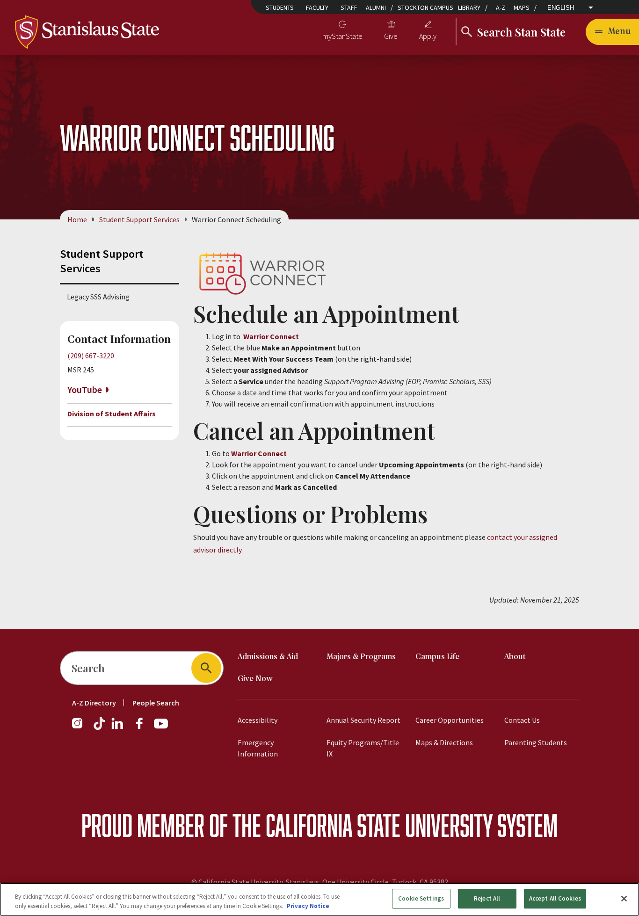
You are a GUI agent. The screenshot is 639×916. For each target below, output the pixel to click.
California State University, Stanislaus (258, 882)
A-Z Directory (94, 702)
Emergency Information (258, 748)
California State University (379, 825)
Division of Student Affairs (111, 413)
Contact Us (522, 720)
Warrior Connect (271, 336)
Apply (427, 36)
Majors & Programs (361, 657)
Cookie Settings (421, 898)
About (515, 657)
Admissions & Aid (268, 657)
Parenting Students (535, 742)
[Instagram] (81, 728)
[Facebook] (143, 728)
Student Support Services (139, 219)
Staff (349, 7)
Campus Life (437, 657)
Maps (522, 7)
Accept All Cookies (555, 898)
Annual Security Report (363, 720)
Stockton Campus (425, 7)
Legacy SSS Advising (98, 296)
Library (469, 7)
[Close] (624, 898)
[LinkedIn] (117, 728)
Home (77, 219)
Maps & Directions (444, 742)
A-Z (500, 7)
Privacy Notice (308, 906)
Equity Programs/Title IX (363, 748)
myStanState (342, 36)
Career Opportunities (449, 720)
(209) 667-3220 (90, 355)
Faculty (317, 7)
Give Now (255, 679)
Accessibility (257, 720)
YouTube (84, 389)
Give (391, 36)
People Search (155, 702)
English (560, 7)
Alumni (376, 7)
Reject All (487, 898)
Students (280, 7)
